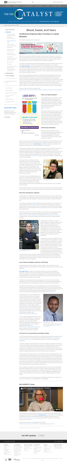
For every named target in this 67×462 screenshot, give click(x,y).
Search (42, 460)
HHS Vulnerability (43, 458)
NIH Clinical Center (27, 5)
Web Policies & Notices (54, 458)
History (5, 447)
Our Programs (6, 451)
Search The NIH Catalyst (10, 25)
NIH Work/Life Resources (58, 448)
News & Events (38, 5)
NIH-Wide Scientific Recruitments (47, 448)
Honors (5, 448)
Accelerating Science (18, 449)
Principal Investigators (18, 447)
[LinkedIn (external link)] (62, 2)
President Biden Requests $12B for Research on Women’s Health (11, 36)
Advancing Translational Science (28, 449)
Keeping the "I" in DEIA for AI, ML (11, 50)
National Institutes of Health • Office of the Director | (33, 21)
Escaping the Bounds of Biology (11, 54)
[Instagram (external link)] (56, 2)
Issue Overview (10, 29)
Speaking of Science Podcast (37, 449)
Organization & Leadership (7, 450)
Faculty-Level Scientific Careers (48, 446)
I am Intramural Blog (37, 447)
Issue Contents (10, 75)
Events (35, 453)
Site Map (60, 458)
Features (8, 32)
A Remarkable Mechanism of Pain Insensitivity (11, 46)
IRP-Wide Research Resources (17, 452)
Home (24, 458)
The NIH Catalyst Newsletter (37, 452)
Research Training (56, 5)
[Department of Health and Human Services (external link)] (5, 459)
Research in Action (17, 450)
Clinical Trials (26, 450)
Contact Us (28, 458)
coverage (51, 423)
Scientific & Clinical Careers (47, 450)
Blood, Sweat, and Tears (11, 41)
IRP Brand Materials (34, 458)
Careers (47, 5)
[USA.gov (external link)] (17, 459)
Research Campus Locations (7, 453)
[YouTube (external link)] (60, 2)
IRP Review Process (17, 453)
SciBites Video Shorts (37, 450)
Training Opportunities (58, 447)
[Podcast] (54, 2)
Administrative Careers (48, 452)
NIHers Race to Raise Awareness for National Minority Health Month (12, 68)
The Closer (9, 64)
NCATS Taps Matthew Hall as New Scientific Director (12, 58)
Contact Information (7, 454)
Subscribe (7, 117)
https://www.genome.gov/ (30, 423)
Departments (9, 73)
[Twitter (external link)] (58, 2)
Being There (10, 62)
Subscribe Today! (10, 108)
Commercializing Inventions (17, 455)
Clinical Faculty (26, 447)
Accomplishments (17, 448)
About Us (8, 5)
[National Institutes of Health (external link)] (9, 459)
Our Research (16, 5)
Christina (31, 418)
